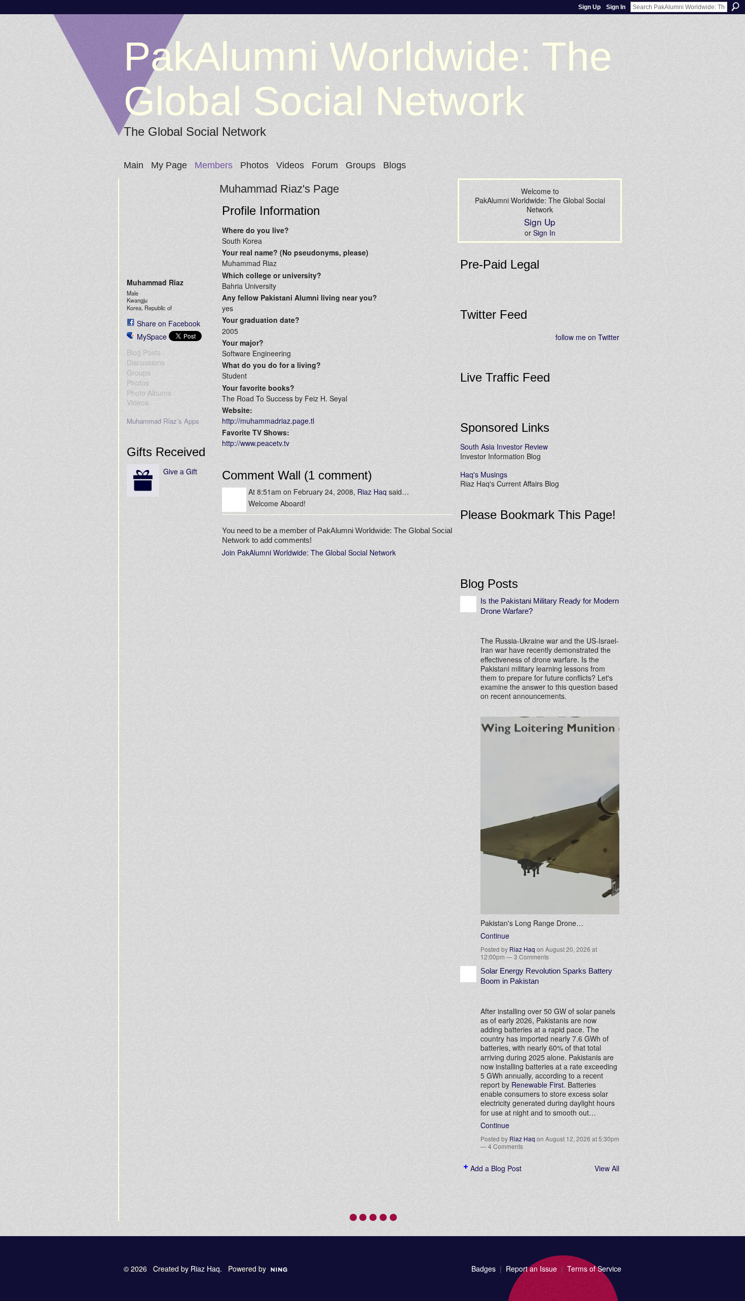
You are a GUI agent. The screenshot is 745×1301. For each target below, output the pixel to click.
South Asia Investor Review (504, 446)
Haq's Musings (483, 474)
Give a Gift (180, 471)
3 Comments (531, 956)
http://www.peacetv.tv (255, 443)
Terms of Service (594, 1268)
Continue (494, 936)
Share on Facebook (168, 323)
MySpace (152, 336)
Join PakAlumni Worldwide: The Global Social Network (309, 552)
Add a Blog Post (496, 1168)
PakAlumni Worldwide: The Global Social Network (368, 79)
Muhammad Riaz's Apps (163, 421)
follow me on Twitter (587, 337)
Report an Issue (531, 1268)
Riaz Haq (372, 492)
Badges (483, 1268)
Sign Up (589, 7)
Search (735, 6)
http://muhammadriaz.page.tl (268, 421)
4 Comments (505, 1146)
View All (606, 1168)
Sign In (615, 7)
